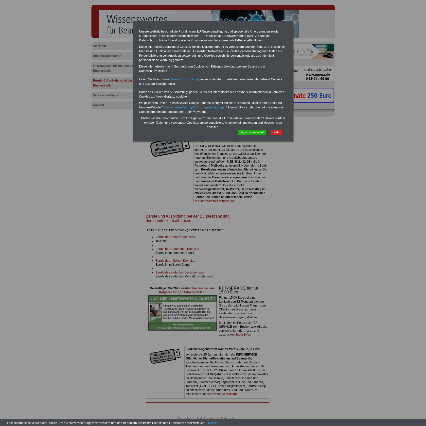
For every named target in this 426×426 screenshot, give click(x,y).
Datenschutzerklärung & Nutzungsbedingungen (194, 107)
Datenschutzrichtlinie (184, 79)
